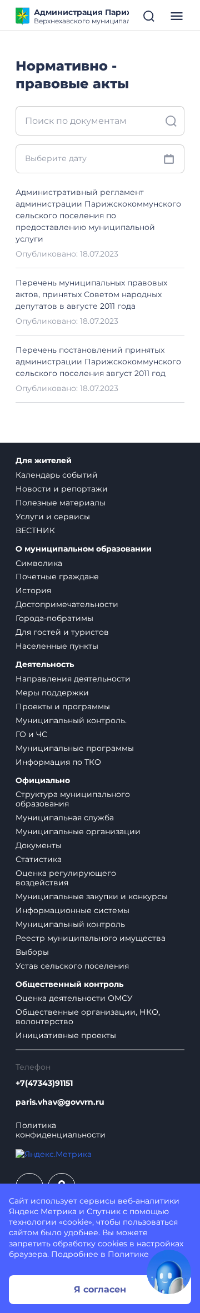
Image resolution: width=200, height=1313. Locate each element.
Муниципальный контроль (70, 924)
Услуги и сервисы (53, 517)
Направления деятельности (73, 679)
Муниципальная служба (65, 818)
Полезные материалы (61, 503)
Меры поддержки (52, 693)
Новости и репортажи (62, 489)
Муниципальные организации (78, 831)
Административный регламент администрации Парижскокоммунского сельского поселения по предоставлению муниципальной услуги (98, 215)
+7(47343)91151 (44, 1083)
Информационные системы (72, 910)
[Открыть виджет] (169, 1272)
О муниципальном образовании (84, 549)
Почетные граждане (57, 577)
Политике (128, 1254)
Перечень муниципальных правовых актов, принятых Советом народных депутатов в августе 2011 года (91, 294)
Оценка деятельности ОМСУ (74, 998)
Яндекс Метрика (43, 1211)
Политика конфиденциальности (61, 1130)
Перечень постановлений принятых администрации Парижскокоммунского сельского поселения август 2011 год (98, 361)
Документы (39, 845)
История (33, 590)
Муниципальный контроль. (71, 720)
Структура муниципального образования (73, 799)
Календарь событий (57, 475)
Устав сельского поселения (72, 966)
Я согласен (100, 1289)
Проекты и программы (63, 706)
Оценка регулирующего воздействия (66, 878)
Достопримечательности (67, 604)
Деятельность (45, 664)
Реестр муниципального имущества (91, 938)
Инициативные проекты (66, 1035)
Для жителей (44, 460)
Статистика (39, 859)
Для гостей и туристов (62, 632)
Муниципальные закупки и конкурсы (92, 896)
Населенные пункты (57, 646)
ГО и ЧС (31, 734)
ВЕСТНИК (35, 530)
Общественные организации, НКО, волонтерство (88, 1016)
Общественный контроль (69, 984)
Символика (39, 563)
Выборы (32, 952)
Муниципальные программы (75, 748)
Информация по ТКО (58, 762)
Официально (43, 780)
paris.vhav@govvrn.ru (60, 1102)
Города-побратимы (54, 618)
